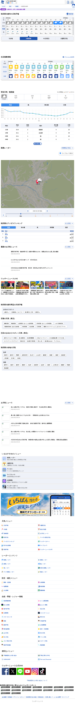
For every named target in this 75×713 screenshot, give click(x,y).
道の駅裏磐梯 (30, 338)
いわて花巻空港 (59, 323)
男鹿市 (17, 355)
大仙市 (29, 365)
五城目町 (63, 355)
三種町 (50, 355)
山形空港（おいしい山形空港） (26, 323)
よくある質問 (57, 697)
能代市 (11, 355)
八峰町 (56, 355)
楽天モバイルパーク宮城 (10, 338)
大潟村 (18, 358)
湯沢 (6, 238)
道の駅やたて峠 (29, 312)
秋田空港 (24, 326)
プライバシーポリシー (19, 697)
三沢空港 (39, 326)
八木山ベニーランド (42, 338)
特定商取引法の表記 (31, 697)
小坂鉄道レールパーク (16, 312)
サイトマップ (65, 697)
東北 (10, 6)
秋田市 (6, 355)
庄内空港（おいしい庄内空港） (44, 323)
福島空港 (6, 323)
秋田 (6, 234)
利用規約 (10, 697)
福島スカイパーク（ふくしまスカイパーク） (55, 326)
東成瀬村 (6, 368)
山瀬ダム (6, 312)
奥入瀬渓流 (22, 338)
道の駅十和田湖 (31, 341)
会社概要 (4, 697)
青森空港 (13, 323)
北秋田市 (36, 365)
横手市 (6, 365)
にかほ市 (38, 355)
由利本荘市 (25, 355)
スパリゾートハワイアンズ (11, 341)
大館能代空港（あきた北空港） (12, 326)
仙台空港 (31, 326)
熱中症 (5, 66)
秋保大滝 (22, 341)
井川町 (13, 358)
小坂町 (48, 365)
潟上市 (31, 355)
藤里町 (44, 355)
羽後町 (68, 365)
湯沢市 (17, 365)
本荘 (6, 241)
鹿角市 (23, 365)
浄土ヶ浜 (40, 341)
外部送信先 (41, 697)
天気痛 (5, 71)
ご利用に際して (48, 697)
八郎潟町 (6, 358)
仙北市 (42, 365)
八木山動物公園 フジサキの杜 (56, 338)
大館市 (11, 365)
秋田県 (17, 6)
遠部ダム (37, 312)
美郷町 (62, 365)
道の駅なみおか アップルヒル (52, 341)
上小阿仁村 (55, 365)
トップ (3, 6)
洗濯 (5, 76)
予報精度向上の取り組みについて (37, 680)
